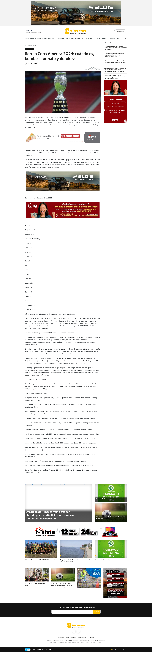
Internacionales (41, 38)
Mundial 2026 (114, 38)
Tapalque (97, 38)
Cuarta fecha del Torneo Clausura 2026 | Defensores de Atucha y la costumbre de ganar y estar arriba (61, 585)
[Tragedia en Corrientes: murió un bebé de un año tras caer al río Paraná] (76, 549)
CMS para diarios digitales (120, 649)
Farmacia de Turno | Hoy (103, 499)
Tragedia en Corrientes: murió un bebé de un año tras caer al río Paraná (75, 560)
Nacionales (70, 38)
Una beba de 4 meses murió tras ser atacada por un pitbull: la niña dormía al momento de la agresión (50, 515)
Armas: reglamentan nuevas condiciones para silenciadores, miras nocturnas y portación (115, 77)
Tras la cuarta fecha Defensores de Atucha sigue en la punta (111, 517)
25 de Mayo (105, 38)
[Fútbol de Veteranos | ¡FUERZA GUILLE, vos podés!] (41, 549)
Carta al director (71, 637)
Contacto (91, 637)
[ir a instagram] (78, 631)
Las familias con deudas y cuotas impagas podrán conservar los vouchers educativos (114, 55)
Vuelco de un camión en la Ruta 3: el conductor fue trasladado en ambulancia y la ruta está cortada (115, 69)
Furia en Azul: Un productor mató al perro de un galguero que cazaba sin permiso (115, 62)
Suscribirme (96, 611)
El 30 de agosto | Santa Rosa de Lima (35, 584)
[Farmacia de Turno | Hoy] (111, 493)
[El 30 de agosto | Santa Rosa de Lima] (37, 574)
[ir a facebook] (73, 631)
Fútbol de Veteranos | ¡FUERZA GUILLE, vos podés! (40, 560)
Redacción (61, 637)
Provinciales (60, 38)
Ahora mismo (29, 38)
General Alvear (87, 38)
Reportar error (82, 637)
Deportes (51, 38)
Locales (78, 38)
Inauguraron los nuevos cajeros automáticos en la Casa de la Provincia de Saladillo (116, 47)
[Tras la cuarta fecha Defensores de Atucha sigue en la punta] (111, 512)
